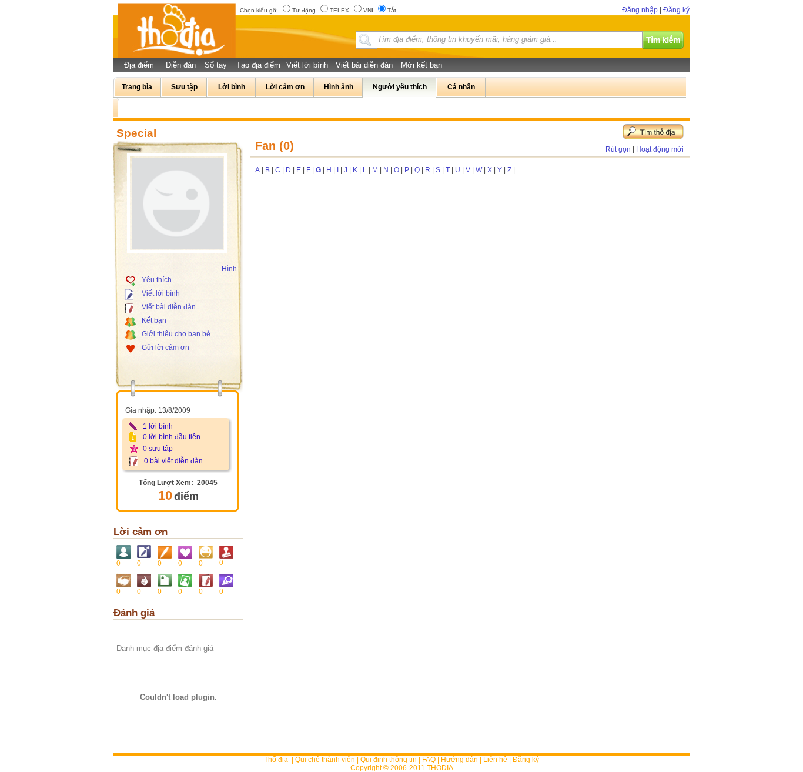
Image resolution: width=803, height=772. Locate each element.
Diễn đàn (181, 65)
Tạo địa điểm (258, 65)
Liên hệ (495, 760)
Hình (229, 269)
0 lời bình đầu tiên (171, 437)
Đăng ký (676, 10)
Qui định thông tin (388, 760)
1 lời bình (158, 426)
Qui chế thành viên (325, 760)
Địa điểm (139, 65)
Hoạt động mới (660, 149)
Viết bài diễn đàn (364, 65)
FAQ (429, 760)
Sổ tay (216, 65)
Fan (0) (274, 145)
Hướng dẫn (459, 760)
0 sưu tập (158, 449)
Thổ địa (276, 760)
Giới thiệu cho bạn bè (176, 334)
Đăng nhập (640, 10)
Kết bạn (154, 320)
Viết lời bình (307, 65)
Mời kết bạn (421, 65)
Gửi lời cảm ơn (165, 347)
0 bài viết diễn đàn (173, 461)
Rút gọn (618, 149)
